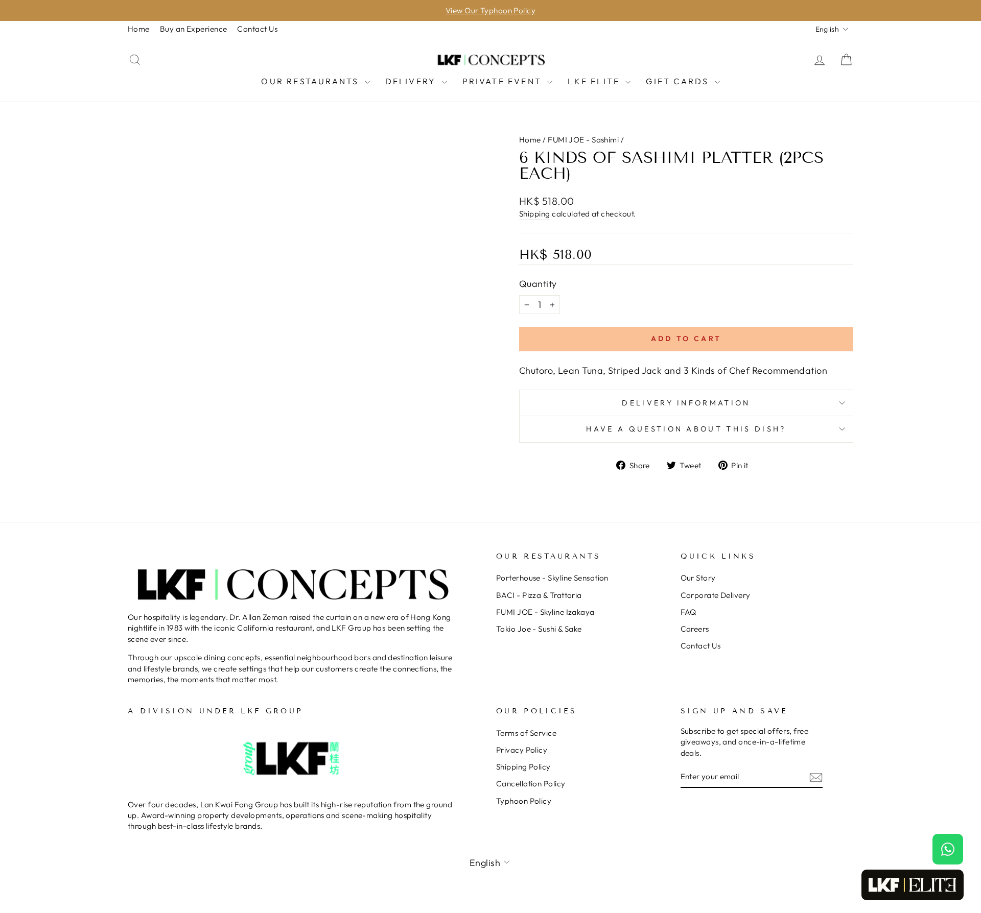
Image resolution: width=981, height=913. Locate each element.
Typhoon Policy (523, 801)
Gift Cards (679, 81)
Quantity (538, 284)
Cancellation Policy (531, 783)
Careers (695, 629)
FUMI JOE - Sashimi (583, 140)
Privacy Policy (521, 750)
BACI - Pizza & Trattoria (539, 595)
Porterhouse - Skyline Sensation (552, 578)
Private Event (503, 81)
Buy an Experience (193, 29)
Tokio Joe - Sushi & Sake (539, 629)
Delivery (412, 81)
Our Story (698, 578)
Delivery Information (686, 402)
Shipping (534, 214)
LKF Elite (595, 81)
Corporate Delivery (716, 595)
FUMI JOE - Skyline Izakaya (545, 612)
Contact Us (257, 29)
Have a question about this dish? (686, 429)
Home (139, 29)
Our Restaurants (311, 81)
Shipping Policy (523, 767)
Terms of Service (526, 733)
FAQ (688, 612)
